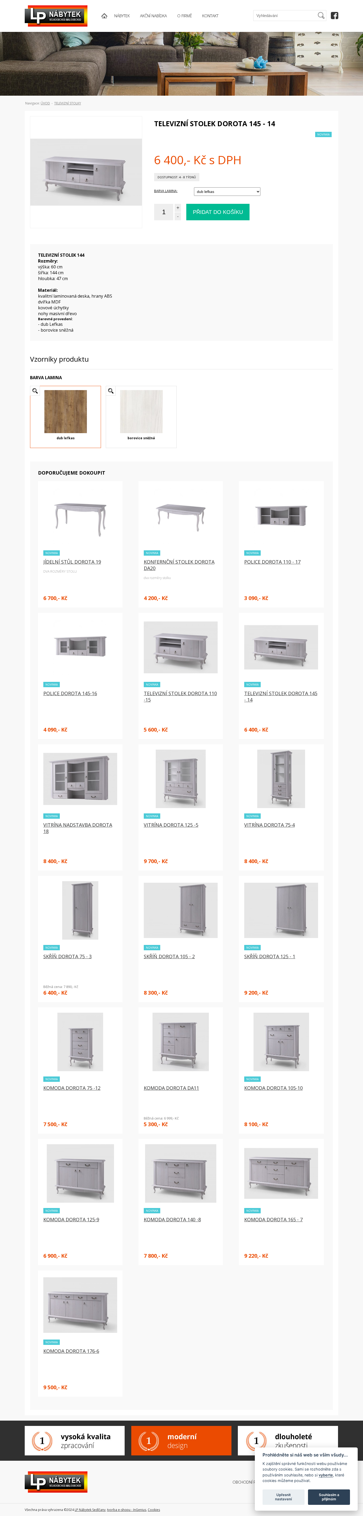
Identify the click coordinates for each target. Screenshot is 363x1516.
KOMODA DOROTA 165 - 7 (273, 1219)
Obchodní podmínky (252, 1482)
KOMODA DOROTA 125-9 (71, 1219)
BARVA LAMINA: (166, 191)
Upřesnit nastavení (283, 1497)
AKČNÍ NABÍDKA (153, 15)
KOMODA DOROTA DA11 (171, 1088)
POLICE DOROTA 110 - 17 (272, 562)
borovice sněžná (141, 438)
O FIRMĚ (184, 15)
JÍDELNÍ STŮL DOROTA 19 (72, 562)
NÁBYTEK (122, 15)
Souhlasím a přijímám (329, 1497)
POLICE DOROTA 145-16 (70, 693)
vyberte (326, 1474)
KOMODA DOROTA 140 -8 (172, 1219)
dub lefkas (66, 438)
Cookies (154, 1509)
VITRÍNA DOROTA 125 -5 (171, 825)
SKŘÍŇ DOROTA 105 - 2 (169, 956)
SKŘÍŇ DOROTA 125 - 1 (269, 956)
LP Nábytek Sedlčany (90, 1509)
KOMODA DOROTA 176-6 (71, 1351)
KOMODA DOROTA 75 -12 (71, 1088)
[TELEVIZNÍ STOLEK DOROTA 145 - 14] (86, 182)
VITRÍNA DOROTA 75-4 (269, 825)
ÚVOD (45, 103)
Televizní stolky (67, 103)
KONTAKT (210, 15)
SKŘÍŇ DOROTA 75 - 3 (67, 956)
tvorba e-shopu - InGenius (126, 1509)
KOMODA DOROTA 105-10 (273, 1088)
